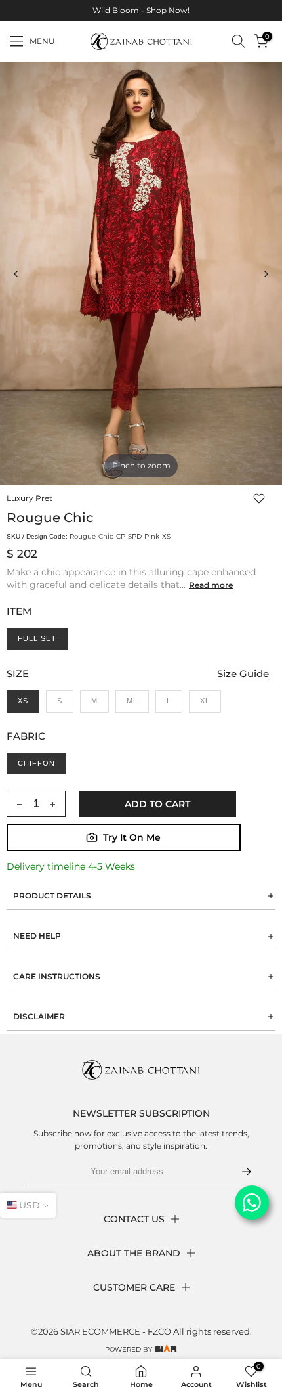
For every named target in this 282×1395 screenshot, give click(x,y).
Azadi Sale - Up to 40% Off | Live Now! (143, 10)
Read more (211, 585)
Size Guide (243, 673)
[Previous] (16, 274)
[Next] (265, 274)
